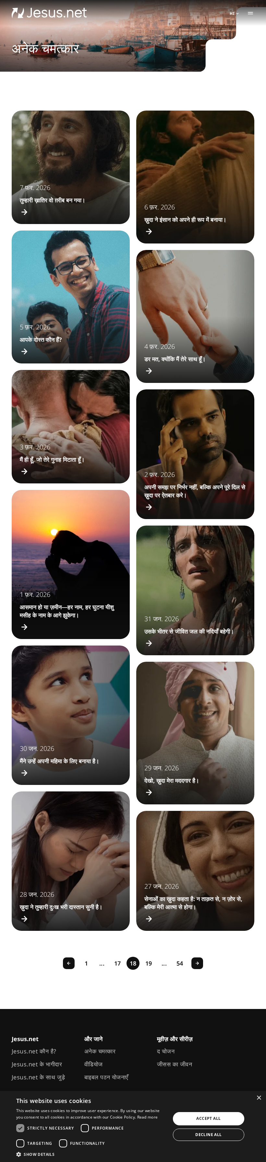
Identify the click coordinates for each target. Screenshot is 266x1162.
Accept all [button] (208, 1118)
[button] (91, 1154)
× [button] (258, 1098)
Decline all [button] (208, 1134)
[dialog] (133, 1126)
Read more (147, 1117)
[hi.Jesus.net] (49, 13)
